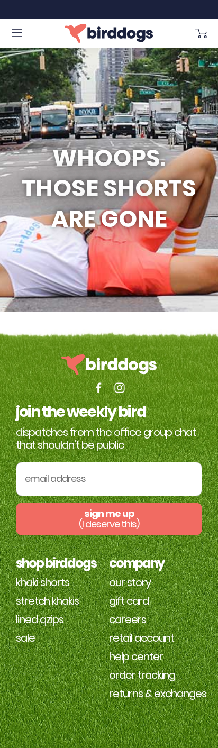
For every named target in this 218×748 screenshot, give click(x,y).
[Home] (109, 33)
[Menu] (17, 33)
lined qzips (39, 619)
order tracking (142, 675)
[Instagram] (119, 387)
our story (130, 582)
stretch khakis (47, 601)
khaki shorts (42, 582)
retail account (141, 638)
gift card (129, 601)
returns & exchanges (157, 693)
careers (127, 619)
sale (25, 638)
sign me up (109, 519)
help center (136, 656)
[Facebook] (98, 387)
